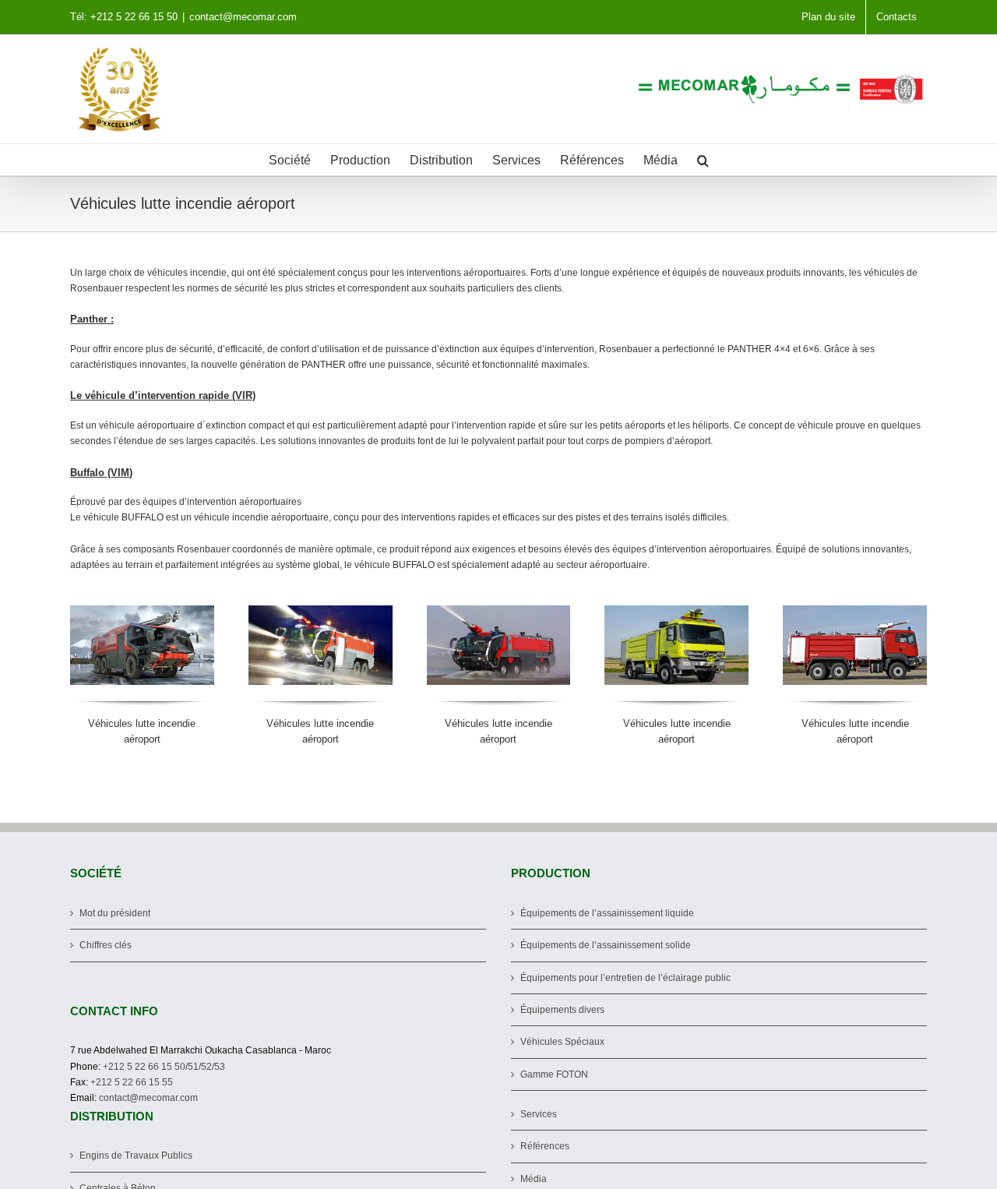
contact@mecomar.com (243, 17)
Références (544, 1146)
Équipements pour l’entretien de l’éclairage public (625, 977)
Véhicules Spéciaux (562, 1041)
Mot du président (114, 913)
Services (538, 1114)
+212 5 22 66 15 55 (131, 1082)
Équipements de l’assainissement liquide (607, 913)
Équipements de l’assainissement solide (605, 945)
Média (533, 1178)
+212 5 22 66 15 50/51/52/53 (164, 1066)
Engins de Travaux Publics (135, 1155)
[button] (703, 159)
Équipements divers (562, 1009)
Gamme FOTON (554, 1074)
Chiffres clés (105, 945)
